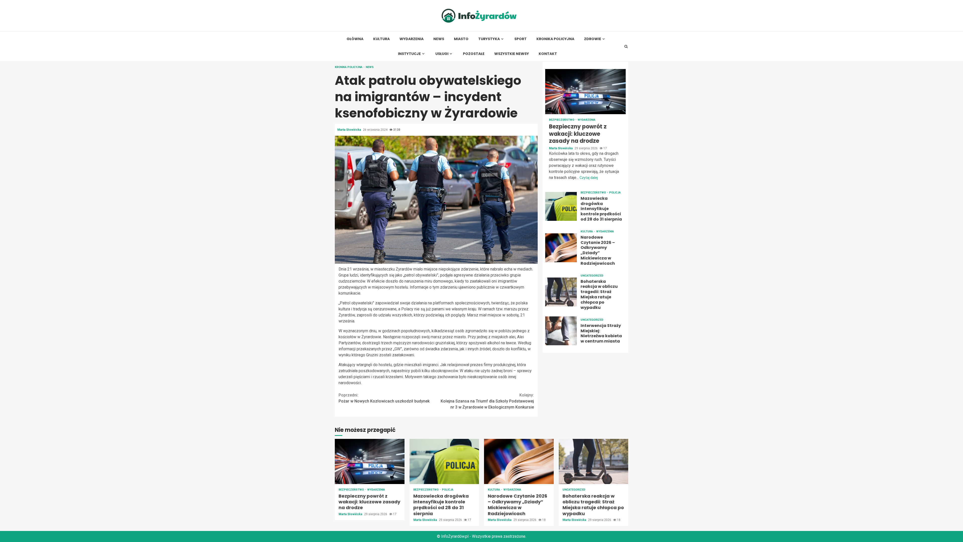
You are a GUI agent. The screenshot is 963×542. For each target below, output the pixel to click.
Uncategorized (592, 275)
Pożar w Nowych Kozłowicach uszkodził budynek (384, 398)
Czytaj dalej (589, 178)
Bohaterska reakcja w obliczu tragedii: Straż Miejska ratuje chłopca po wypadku (561, 292)
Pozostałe (474, 53)
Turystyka (489, 39)
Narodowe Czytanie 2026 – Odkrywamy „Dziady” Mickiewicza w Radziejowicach (561, 247)
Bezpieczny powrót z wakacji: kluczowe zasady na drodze (585, 91)
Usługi (441, 53)
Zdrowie (592, 39)
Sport (520, 39)
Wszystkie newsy (511, 53)
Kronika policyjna (555, 39)
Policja (615, 192)
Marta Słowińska (349, 129)
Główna (355, 39)
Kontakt (548, 53)
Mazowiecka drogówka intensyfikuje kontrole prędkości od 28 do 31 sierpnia (561, 206)
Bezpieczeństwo (562, 119)
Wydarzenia (411, 39)
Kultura (381, 39)
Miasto (461, 39)
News (438, 39)
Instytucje (409, 53)
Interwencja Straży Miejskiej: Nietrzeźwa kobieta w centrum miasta (561, 330)
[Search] (626, 46)
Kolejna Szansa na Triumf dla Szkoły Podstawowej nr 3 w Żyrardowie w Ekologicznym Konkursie (487, 401)
